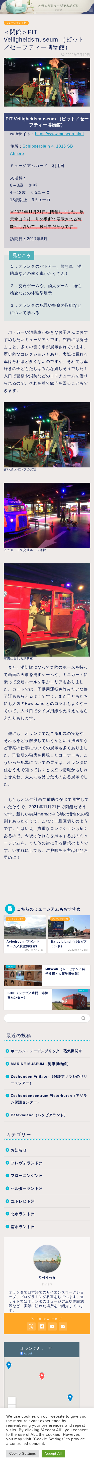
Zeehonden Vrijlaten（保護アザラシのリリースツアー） (49, 1080)
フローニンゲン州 (27, 1175)
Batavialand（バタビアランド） (39, 1115)
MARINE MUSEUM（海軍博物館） (41, 1064)
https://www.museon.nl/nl (59, 134)
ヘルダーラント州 (27, 1188)
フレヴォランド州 (16, 22)
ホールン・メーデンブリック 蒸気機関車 (46, 1051)
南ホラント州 (23, 1226)
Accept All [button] (53, 1453)
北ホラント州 (23, 1214)
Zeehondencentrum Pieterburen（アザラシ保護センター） (49, 1099)
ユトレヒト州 (23, 1201)
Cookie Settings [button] (22, 1453)
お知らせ (19, 1150)
